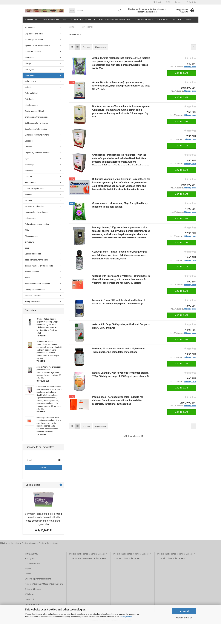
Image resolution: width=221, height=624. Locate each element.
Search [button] (158, 2)
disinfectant (31, 19)
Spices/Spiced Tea (33, 254)
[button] (168, 2)
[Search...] (120, 10)
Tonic (27, 278)
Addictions (163, 19)
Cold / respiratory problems (36, 123)
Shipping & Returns (33, 589)
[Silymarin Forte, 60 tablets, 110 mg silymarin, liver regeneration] (43, 499)
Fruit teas (29, 170)
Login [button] (179, 2)
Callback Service (32, 604)
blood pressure (31, 105)
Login (43, 467)
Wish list (192, 2)
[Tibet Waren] (44, 11)
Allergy (177, 19)
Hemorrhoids (30, 182)
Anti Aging (29, 69)
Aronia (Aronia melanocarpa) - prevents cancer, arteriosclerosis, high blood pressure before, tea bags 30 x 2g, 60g (121, 86)
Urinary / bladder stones (35, 289)
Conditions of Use (32, 563)
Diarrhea (28, 147)
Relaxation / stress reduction (37, 224)
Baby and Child (31, 93)
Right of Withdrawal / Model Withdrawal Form (44, 584)
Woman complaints (33, 295)
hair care (28, 176)
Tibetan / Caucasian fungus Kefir (39, 266)
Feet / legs (29, 164)
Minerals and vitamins (34, 206)
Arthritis (28, 87)
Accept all (184, 611)
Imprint (28, 568)
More (188, 19)
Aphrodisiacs (30, 81)
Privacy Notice (126, 617)
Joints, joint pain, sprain (35, 188)
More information (184, 617)
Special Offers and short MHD (114, 19)
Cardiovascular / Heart (34, 111)
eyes (27, 158)
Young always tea (32, 301)
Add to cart (181, 73)
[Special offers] (61, 485)
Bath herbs (29, 99)
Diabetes (29, 141)
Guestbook (29, 599)
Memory (28, 194)
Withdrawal (29, 594)
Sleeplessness (31, 236)
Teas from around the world (36, 260)
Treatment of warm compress (37, 283)
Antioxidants (30, 75)
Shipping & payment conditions (38, 579)
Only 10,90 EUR (43, 530)
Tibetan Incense (32, 272)
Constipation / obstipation (36, 129)
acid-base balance (143, 19)
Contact (28, 574)
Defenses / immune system (37, 135)
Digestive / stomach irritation (37, 153)
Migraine (28, 200)
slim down (29, 242)
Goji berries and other (54, 19)
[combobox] (86, 47)
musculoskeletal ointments (36, 212)
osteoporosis (30, 218)
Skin (27, 230)
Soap (27, 248)
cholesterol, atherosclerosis (37, 117)
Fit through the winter (83, 19)
